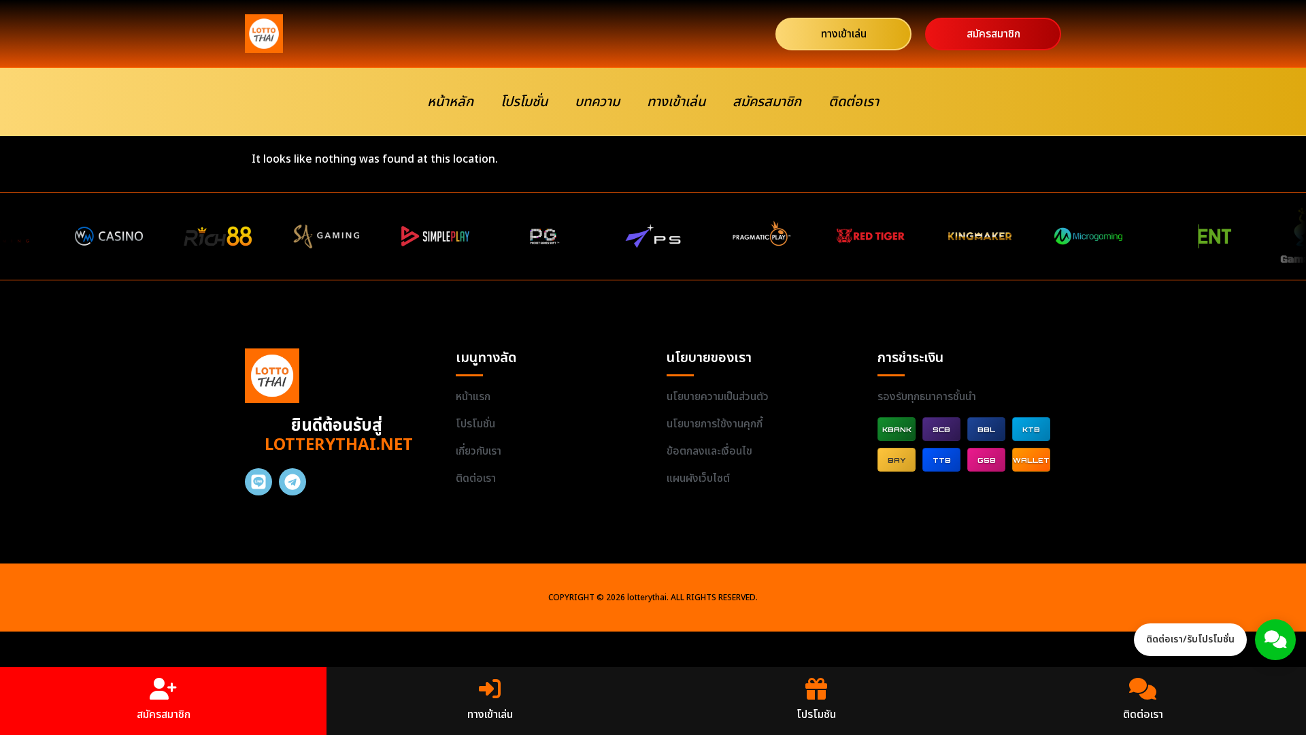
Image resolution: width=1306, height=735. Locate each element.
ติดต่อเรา (853, 102)
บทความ (597, 102)
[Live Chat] (1275, 639)
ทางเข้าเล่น (676, 102)
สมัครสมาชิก (767, 102)
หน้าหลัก (450, 102)
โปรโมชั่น (524, 102)
